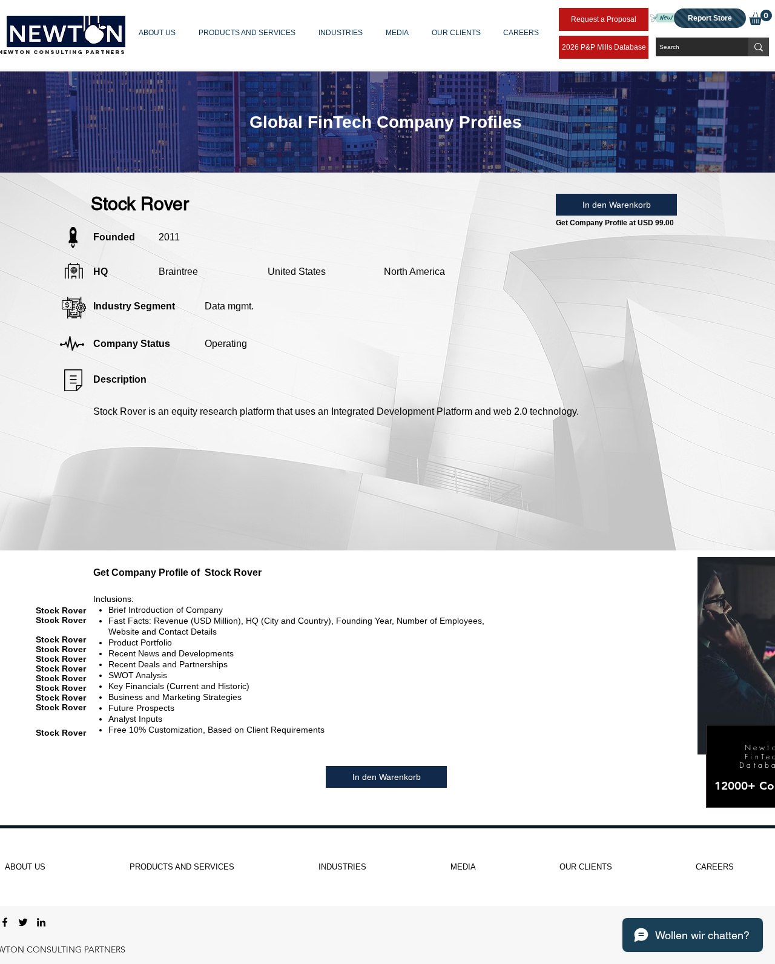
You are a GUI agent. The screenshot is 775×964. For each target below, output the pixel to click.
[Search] (758, 47)
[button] (160, 32)
